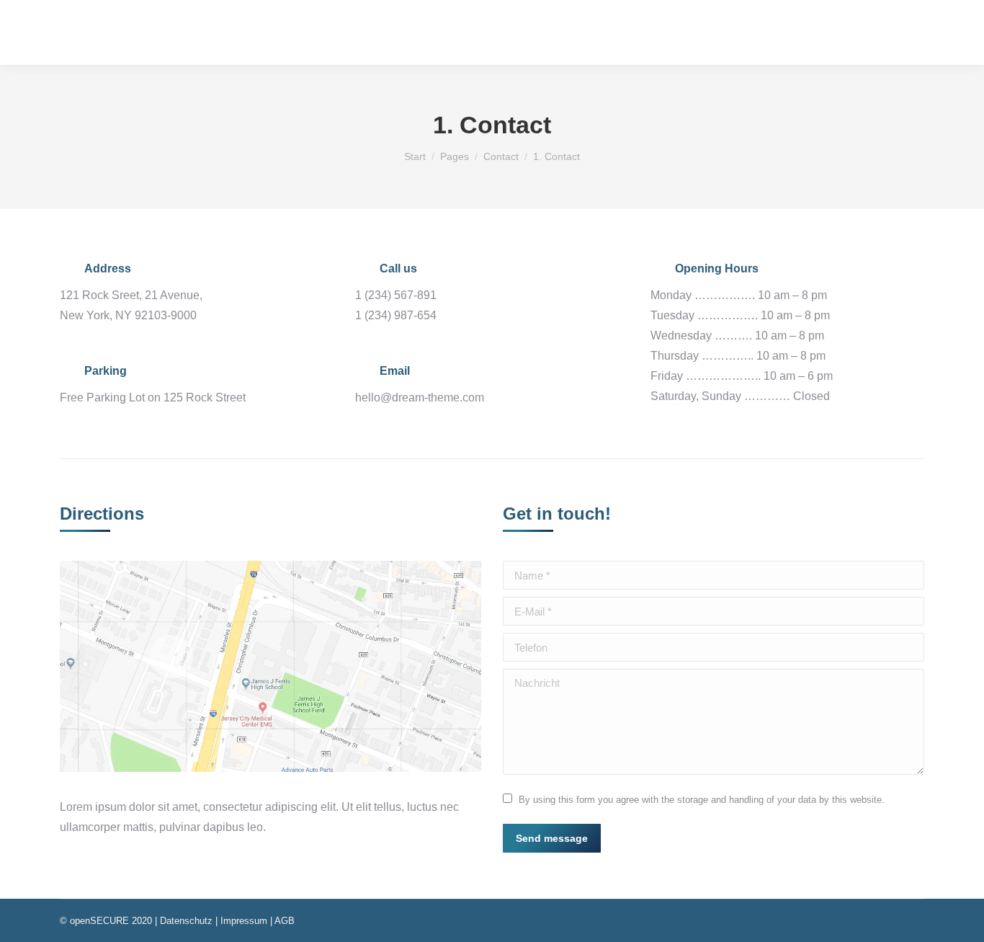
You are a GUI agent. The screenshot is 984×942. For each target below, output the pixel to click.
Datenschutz (186, 920)
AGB (284, 920)
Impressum (243, 920)
